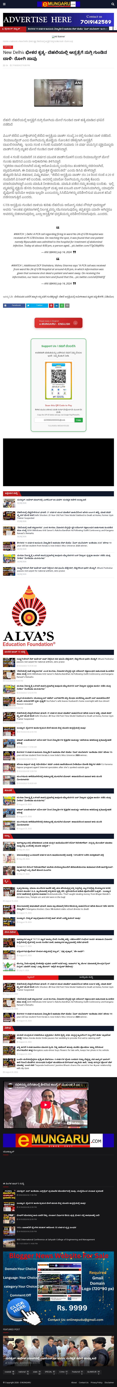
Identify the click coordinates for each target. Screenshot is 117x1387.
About (74, 1383)
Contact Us (84, 1383)
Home (5, 41)
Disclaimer (109, 1383)
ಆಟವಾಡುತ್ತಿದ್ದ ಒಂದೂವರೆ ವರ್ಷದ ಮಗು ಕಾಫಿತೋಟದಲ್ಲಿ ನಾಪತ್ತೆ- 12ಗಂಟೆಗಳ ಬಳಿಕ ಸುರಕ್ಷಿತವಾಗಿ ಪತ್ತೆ (60, 855)
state (37, 1372)
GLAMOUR (93, 1372)
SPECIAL (50, 1372)
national (13, 41)
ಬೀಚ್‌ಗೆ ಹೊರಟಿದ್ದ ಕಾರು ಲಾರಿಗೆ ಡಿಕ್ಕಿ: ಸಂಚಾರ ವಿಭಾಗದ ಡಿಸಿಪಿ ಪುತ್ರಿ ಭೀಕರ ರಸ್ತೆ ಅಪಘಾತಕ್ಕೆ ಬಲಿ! (58, 1215)
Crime (63, 1372)
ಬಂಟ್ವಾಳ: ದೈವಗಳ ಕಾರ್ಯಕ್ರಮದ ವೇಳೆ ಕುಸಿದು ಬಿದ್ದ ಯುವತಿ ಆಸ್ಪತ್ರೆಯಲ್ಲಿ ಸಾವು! (51, 728)
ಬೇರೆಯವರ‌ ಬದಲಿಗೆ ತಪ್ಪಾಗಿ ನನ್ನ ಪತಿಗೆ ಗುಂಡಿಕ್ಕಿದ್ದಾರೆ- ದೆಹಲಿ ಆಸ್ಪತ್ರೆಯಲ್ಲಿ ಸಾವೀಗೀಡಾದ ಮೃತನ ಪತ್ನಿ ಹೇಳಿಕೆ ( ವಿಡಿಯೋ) (64, 296)
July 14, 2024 (64, 252)
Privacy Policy (96, 1383)
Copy (78, 420)
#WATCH (19, 234)
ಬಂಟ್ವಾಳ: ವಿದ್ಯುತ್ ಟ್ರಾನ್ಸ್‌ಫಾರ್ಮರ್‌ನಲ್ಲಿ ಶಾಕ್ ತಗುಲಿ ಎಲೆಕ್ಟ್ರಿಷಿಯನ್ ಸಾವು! (48, 918)
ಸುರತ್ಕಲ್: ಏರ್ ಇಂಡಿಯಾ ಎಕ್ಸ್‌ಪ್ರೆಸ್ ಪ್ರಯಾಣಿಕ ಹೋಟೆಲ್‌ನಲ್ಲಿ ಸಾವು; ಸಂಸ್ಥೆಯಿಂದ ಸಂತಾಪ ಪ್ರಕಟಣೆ (60, 1191)
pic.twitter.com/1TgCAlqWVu (88, 245)
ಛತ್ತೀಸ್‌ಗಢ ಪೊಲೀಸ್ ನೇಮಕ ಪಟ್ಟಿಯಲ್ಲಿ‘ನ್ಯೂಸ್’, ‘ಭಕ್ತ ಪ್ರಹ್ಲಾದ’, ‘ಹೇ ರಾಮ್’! (50, 951)
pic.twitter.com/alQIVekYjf (90, 277)
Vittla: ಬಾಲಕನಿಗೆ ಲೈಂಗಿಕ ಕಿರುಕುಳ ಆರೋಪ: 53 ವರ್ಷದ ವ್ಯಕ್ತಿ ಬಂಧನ (46, 1227)
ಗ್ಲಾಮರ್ (30, 977)
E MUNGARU (25, 1383)
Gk (7, 65)
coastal (9, 1372)
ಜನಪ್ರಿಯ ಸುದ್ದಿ (86, 977)
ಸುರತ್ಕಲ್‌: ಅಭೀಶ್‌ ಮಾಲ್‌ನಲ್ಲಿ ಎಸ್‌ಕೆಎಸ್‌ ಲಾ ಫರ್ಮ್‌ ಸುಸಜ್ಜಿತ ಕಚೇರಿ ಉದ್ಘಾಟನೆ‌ (51, 500)
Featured (77, 1372)
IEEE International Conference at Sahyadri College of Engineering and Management (56, 1240)
